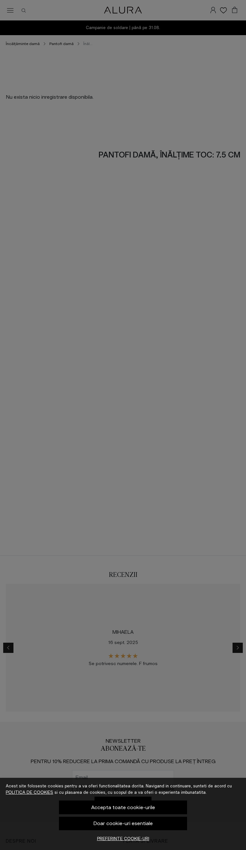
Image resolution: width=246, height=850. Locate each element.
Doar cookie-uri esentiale (123, 823)
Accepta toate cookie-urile (123, 807)
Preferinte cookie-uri (123, 838)
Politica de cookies (29, 792)
